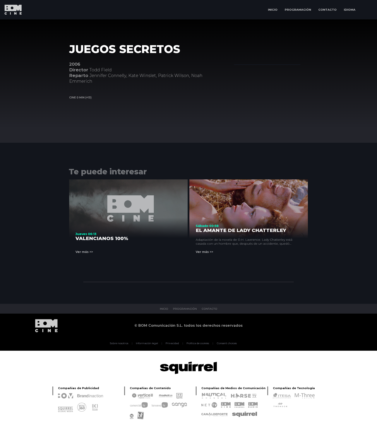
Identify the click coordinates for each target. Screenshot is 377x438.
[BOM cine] (11, 22)
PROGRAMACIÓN (298, 9)
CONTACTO (327, 9)
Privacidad (172, 343)
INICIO (273, 9)
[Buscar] (367, 9)
